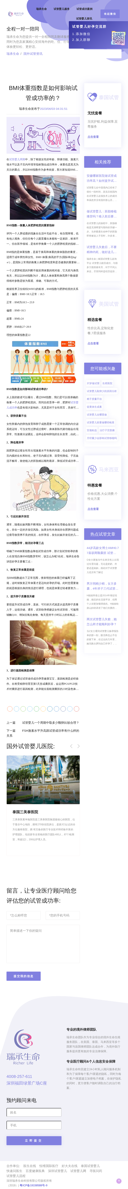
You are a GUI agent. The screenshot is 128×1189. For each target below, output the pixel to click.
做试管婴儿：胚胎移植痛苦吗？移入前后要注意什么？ (102, 214)
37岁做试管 (93, 383)
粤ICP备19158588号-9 (33, 1185)
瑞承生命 (41, 8)
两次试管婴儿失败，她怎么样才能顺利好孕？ (102, 622)
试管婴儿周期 (17, 159)
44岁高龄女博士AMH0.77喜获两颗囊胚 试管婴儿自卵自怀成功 (103, 550)
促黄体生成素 (94, 406)
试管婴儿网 (78, 1171)
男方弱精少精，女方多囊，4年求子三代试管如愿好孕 (102, 586)
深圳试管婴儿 (57, 1171)
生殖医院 (107, 383)
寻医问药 (96, 1171)
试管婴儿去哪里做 (97, 414)
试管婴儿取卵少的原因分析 (102, 391)
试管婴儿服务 (62, 8)
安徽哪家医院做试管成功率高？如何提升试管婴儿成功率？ (102, 178)
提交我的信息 (24, 976)
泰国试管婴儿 (90, 1166)
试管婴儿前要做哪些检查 (100, 422)
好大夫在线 (70, 1166)
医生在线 (29, 1166)
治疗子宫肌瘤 (107, 430)
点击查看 (93, 136)
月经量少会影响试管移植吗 (102, 438)
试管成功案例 (84, 8)
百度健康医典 (35, 1171)
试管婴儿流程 (16, 1176)
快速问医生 (14, 1171)
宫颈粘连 (92, 430)
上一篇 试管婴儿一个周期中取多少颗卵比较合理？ (42, 722)
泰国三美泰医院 (25, 812)
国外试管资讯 (33, 53)
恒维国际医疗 (48, 1166)
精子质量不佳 (94, 398)
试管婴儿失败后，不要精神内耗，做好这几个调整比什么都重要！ (102, 250)
